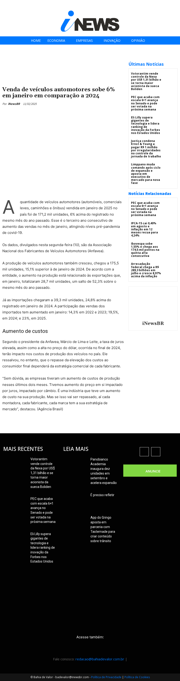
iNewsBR (14, 104)
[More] (92, 114)
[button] (175, 5)
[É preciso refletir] (75, 501)
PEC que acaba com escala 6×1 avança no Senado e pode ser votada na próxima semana (145, 103)
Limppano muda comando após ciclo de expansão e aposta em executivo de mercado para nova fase (146, 173)
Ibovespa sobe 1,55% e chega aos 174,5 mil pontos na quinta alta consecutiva (145, 250)
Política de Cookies (137, 677)
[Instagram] (150, 5)
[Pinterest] (70, 114)
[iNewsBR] (153, 303)
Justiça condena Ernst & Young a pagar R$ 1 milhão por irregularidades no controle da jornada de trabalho (146, 148)
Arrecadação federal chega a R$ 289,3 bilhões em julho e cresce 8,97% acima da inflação (146, 270)
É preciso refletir (102, 495)
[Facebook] (140, 5)
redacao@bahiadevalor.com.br (99, 659)
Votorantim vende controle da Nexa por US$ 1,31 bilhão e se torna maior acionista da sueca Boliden (146, 81)
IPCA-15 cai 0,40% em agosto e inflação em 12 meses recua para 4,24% (144, 229)
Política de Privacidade (106, 677)
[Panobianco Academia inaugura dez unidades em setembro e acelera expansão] (75, 465)
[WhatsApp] (81, 114)
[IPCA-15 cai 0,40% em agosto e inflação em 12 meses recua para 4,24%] (169, 227)
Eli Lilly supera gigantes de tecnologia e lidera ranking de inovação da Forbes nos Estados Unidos (145, 125)
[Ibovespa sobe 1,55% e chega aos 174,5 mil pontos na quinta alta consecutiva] (169, 248)
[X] (161, 5)
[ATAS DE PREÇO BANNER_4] (63, 59)
